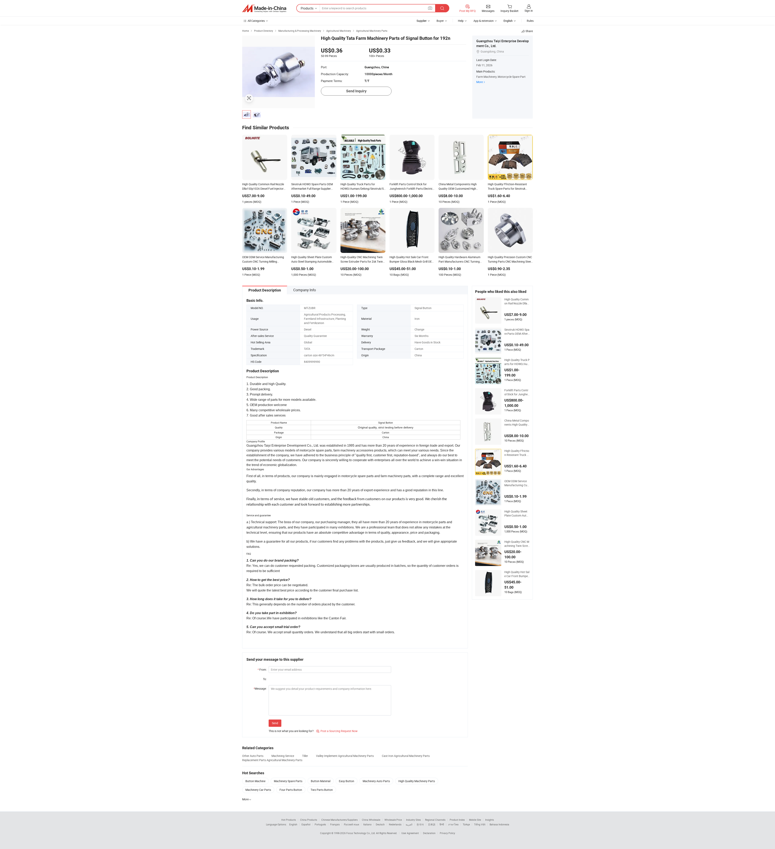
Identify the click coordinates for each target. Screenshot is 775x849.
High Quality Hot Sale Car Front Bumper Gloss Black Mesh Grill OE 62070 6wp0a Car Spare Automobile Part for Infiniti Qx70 (517, 574)
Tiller (305, 756)
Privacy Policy (447, 833)
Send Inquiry (356, 91)
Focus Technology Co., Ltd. (361, 833)
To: (265, 679)
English (293, 824)
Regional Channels (435, 819)
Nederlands (395, 824)
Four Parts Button (291, 790)
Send (275, 723)
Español (306, 824)
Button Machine (255, 781)
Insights (489, 819)
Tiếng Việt (479, 824)
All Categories (256, 21)
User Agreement (410, 833)
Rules (530, 21)
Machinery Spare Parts (288, 781)
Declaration (429, 833)
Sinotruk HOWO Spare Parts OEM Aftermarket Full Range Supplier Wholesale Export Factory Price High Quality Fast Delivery (516, 332)
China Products (308, 819)
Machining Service (282, 756)
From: (262, 669)
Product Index (457, 819)
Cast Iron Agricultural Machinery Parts (406, 756)
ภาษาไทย (453, 824)
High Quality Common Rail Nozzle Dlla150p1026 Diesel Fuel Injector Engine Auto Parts (517, 301)
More (479, 82)
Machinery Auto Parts (376, 781)
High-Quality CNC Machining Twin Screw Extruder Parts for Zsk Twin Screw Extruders (517, 544)
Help (461, 21)
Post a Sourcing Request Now (337, 731)
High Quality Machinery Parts (416, 781)
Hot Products (288, 819)
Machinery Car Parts (258, 790)
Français (335, 824)
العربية (409, 824)
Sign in (529, 11)
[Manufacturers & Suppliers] (264, 8)
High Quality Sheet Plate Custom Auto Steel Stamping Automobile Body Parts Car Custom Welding (516, 513)
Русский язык (351, 824)
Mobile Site (475, 819)
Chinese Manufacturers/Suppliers (339, 819)
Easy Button (346, 781)
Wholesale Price (393, 819)
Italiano (367, 824)
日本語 (431, 824)
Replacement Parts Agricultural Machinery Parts (272, 760)
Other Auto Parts (252, 756)
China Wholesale (371, 819)
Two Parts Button (322, 790)
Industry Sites (413, 819)
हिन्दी (442, 824)
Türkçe (466, 824)
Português (320, 824)
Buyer (440, 21)
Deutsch (380, 824)
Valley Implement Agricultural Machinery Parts (345, 756)
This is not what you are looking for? (291, 731)
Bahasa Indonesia (499, 824)
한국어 (420, 824)
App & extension (483, 21)
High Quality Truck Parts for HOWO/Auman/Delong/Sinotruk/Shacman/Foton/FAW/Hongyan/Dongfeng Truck (517, 362)
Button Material (320, 781)
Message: (260, 688)
